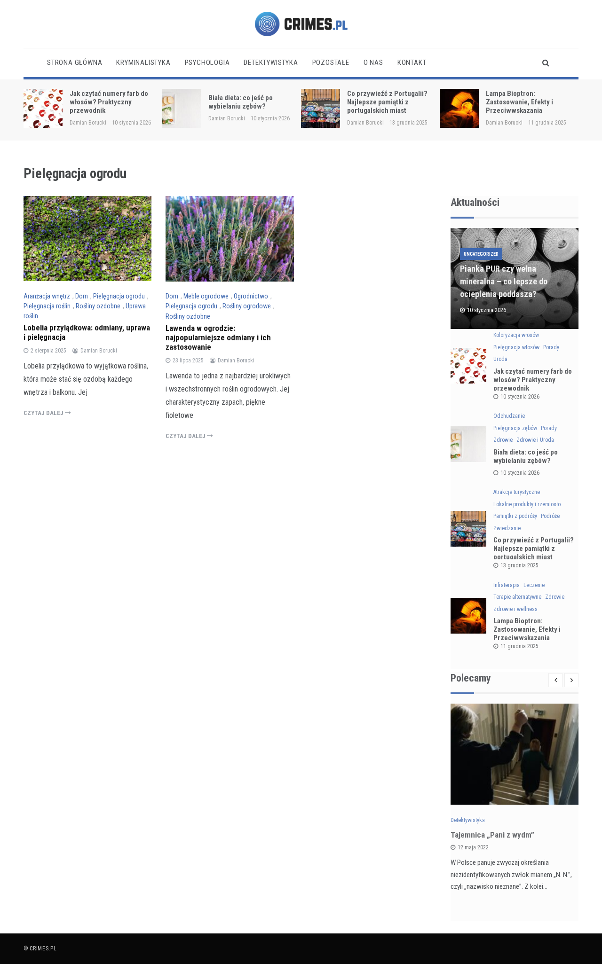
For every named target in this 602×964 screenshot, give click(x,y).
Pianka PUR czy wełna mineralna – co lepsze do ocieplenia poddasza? (503, 281)
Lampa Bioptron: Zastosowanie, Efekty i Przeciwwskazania (519, 102)
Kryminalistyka (143, 62)
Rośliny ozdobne (98, 306)
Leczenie (534, 585)
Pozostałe (330, 62)
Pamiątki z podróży (515, 516)
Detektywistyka (271, 62)
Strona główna (74, 62)
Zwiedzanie (507, 528)
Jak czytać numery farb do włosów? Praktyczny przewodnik (109, 102)
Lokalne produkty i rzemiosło (527, 504)
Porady (551, 347)
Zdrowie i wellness (515, 609)
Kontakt (412, 62)
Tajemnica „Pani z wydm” (492, 834)
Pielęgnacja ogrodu (119, 296)
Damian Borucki (88, 122)
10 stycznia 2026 (519, 396)
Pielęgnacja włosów (516, 347)
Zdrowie (503, 440)
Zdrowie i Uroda (535, 440)
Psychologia (207, 62)
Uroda (500, 359)
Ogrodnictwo (251, 296)
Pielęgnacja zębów (515, 428)
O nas (373, 62)
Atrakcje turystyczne (516, 492)
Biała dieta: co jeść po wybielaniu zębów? (240, 102)
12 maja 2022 (473, 847)
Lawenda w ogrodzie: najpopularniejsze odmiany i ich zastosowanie (218, 337)
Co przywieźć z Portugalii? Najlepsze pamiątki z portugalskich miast (387, 102)
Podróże (550, 516)
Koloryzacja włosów (516, 335)
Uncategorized (481, 254)
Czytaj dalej (44, 412)
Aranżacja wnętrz (47, 296)
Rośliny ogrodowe (246, 306)
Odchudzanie (509, 416)
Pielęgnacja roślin (47, 306)
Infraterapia (506, 585)
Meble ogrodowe (206, 296)
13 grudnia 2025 (519, 565)
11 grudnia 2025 (519, 646)
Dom (81, 296)
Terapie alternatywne (517, 597)
